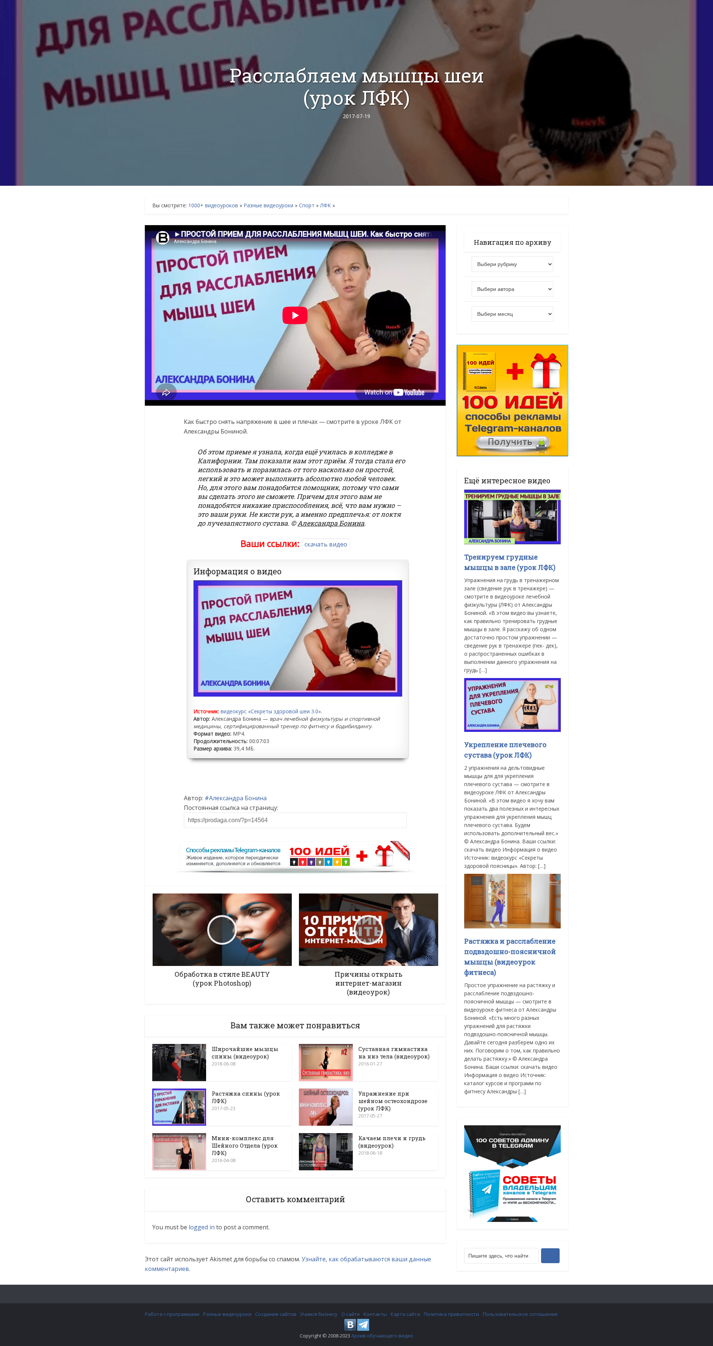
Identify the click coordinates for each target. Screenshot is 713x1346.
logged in (202, 1227)
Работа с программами (172, 1314)
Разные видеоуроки (268, 205)
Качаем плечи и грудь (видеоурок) (392, 1141)
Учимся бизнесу (319, 1314)
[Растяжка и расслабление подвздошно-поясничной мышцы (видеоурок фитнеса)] (512, 900)
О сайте (350, 1314)
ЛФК (325, 205)
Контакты (375, 1314)
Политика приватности (451, 1314)
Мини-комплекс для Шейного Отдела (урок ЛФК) (245, 1145)
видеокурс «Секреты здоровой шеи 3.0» (271, 711)
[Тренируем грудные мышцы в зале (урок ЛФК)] (512, 516)
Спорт (307, 205)
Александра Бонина (238, 798)
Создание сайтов (275, 1314)
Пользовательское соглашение (520, 1314)
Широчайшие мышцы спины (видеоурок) (245, 1052)
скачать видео (326, 544)
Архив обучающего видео (382, 1335)
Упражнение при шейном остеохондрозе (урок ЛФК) (392, 1101)
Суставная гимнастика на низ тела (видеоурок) (394, 1052)
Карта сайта (405, 1314)
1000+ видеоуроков (213, 205)
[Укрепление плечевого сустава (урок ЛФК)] (512, 704)
